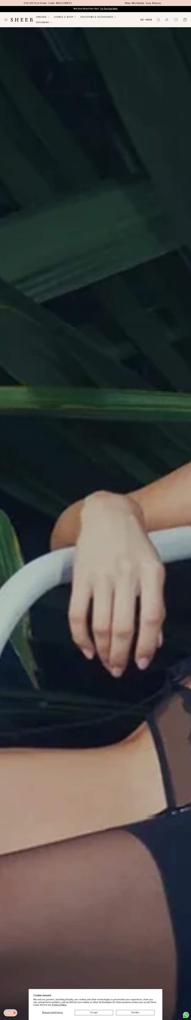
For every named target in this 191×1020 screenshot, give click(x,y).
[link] (166, 19)
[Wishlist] (176, 19)
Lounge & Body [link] (63, 17)
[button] (6, 19)
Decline (135, 1012)
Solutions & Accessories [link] (97, 17)
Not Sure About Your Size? (95, 8)
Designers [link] (42, 22)
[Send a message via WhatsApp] (186, 1015)
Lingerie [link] (41, 17)
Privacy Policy (59, 1005)
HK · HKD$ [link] (146, 19)
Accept (94, 1012)
